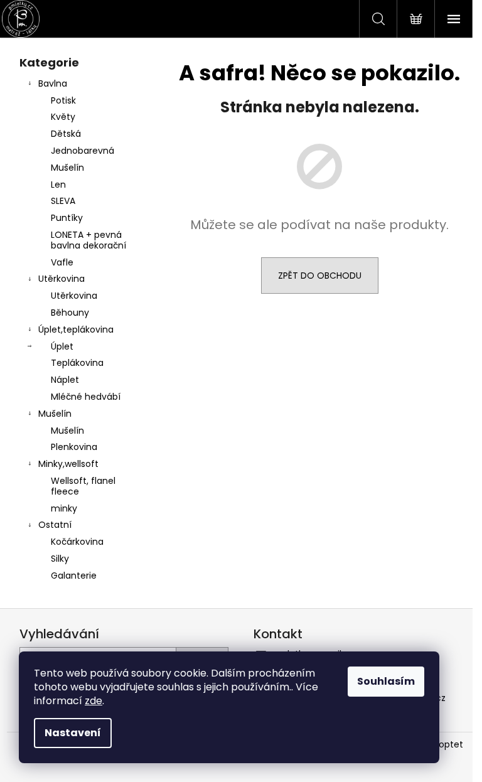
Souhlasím (386, 681)
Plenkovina (74, 447)
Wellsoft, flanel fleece (83, 486)
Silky (60, 558)
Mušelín (67, 167)
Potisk (63, 100)
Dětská (66, 133)
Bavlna (52, 83)
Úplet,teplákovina (76, 329)
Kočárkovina (77, 541)
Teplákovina (77, 362)
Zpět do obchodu (320, 275)
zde (93, 701)
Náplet (65, 379)
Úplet (62, 346)
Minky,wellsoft (68, 464)
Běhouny (70, 312)
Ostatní (55, 524)
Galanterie (74, 575)
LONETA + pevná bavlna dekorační (88, 240)
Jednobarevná (82, 150)
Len (58, 184)
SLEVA (63, 201)
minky (64, 508)
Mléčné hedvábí (85, 396)
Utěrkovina (61, 278)
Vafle (62, 262)
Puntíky (67, 218)
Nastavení (73, 733)
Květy (63, 116)
